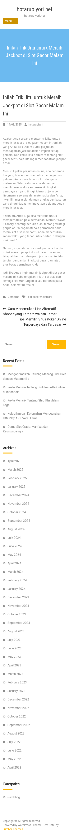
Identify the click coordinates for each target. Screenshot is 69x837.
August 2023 (16, 631)
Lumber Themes (13, 829)
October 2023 (16, 614)
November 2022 (18, 708)
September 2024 (18, 521)
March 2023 (15, 674)
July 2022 (14, 742)
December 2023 (18, 597)
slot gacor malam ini (40, 296)
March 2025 (15, 469)
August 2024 (16, 529)
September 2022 (18, 725)
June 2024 (14, 546)
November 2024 (18, 504)
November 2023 (18, 606)
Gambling (13, 296)
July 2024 (14, 538)
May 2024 (14, 555)
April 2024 (14, 563)
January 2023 (16, 691)
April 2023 (14, 665)
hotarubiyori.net (35, 9)
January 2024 (16, 589)
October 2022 (16, 716)
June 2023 (14, 648)
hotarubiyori (36, 124)
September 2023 (18, 623)
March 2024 (15, 572)
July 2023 (14, 640)
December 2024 (18, 495)
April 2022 (14, 767)
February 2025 (17, 478)
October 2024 (16, 512)
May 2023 (14, 657)
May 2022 (14, 759)
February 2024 (17, 580)
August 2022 (16, 733)
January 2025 (16, 487)
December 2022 (18, 699)
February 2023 (17, 682)
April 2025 (14, 461)
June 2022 (14, 750)
